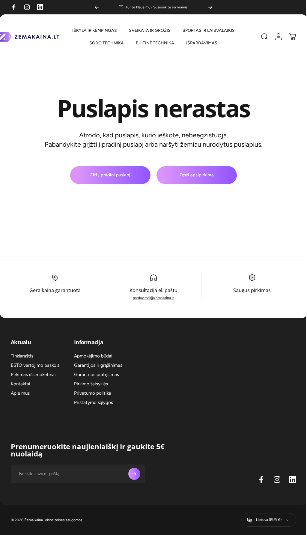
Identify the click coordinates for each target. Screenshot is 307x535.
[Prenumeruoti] (134, 474)
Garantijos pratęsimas (96, 374)
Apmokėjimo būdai (93, 356)
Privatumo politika (92, 393)
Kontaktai (20, 384)
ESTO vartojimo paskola (35, 365)
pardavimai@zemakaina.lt (151, 298)
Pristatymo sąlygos (93, 402)
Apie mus (20, 393)
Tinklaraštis (22, 356)
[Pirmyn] (210, 7)
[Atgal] (96, 7)
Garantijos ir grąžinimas (98, 365)
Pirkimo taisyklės (91, 384)
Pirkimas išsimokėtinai (33, 374)
